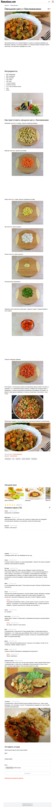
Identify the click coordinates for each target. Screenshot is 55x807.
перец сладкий (26, 459)
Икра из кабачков (9, 500)
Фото (6, 765)
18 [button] (49, 9)
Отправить (27, 773)
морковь (18, 459)
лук (13, 459)
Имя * (6, 753)
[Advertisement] (27, 58)
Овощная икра (14, 5)
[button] (49, 507)
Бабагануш (28, 500)
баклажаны (8, 459)
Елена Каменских (17, 454)
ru (49, 1)
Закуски (7, 5)
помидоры (34, 459)
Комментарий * (9, 759)
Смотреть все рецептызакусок (14, 778)
